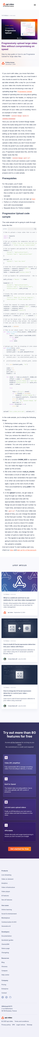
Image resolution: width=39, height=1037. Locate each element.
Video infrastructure (8, 887)
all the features (16, 742)
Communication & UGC (9, 922)
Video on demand (7, 879)
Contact (4, 993)
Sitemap (29, 1025)
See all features (7, 900)
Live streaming (6, 875)
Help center (5, 975)
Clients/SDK (5, 944)
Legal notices (20, 1025)
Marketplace (6, 918)
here (33, 199)
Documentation (7, 936)
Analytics (5, 883)
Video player (6, 891)
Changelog (5, 952)
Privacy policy (6, 1025)
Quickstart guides (7, 940)
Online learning (7, 909)
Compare (4, 970)
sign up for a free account (26, 550)
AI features (5, 895)
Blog (3, 962)
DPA (13, 1025)
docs (12, 550)
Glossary (4, 966)
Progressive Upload (25, 91)
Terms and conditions (21, 1021)
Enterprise (5, 989)
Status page (6, 948)
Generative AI (6, 926)
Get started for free (19, 849)
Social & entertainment (9, 914)
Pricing (4, 984)
